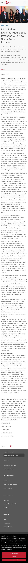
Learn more (9, 549)
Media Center (7, 523)
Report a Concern (8, 488)
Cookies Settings (14, 553)
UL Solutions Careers (9, 469)
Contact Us (6, 500)
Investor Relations (8, 526)
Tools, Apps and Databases (10, 484)
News (3, 69)
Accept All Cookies (14, 560)
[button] (2, 3)
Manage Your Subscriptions (10, 503)
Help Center (7, 481)
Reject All (14, 556)
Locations (6, 507)
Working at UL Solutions (10, 465)
